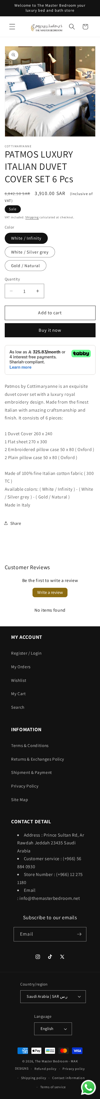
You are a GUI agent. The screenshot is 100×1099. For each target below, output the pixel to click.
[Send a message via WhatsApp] (88, 1087)
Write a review (50, 592)
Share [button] (15, 523)
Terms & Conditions (30, 745)
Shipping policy (33, 1078)
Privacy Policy (24, 786)
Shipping (32, 217)
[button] (12, 26)
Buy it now (50, 330)
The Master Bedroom (51, 1061)
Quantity (12, 279)
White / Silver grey (30, 252)
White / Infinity (26, 238)
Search (17, 707)
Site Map (19, 799)
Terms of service (53, 1087)
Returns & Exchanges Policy (37, 759)
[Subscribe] (79, 934)
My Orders (21, 666)
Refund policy (45, 1069)
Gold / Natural (25, 265)
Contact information (68, 1078)
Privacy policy (73, 1069)
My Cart (18, 693)
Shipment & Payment (31, 772)
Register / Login (26, 653)
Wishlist (18, 680)
